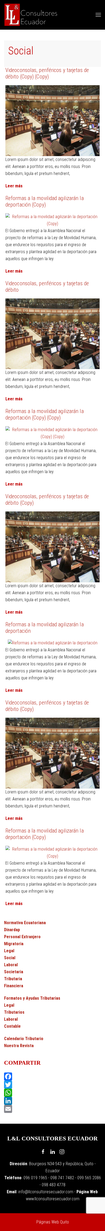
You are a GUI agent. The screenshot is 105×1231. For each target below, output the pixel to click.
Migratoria (13, 943)
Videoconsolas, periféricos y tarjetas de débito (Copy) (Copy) (47, 73)
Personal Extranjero (22, 936)
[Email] (52, 1109)
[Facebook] (52, 1076)
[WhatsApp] (52, 1093)
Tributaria (13, 978)
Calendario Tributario (23, 1038)
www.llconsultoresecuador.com (52, 1198)
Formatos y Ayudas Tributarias (32, 998)
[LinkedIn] (52, 1101)
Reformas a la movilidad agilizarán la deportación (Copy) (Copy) (44, 414)
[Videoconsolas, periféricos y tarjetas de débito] (52, 333)
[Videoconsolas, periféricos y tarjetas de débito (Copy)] (52, 546)
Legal (9, 950)
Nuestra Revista (19, 1045)
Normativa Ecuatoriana (25, 922)
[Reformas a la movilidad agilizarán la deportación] (52, 642)
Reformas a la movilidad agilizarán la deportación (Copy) (44, 201)
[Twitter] (52, 1085)
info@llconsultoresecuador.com (45, 1191)
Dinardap (12, 929)
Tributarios (14, 1012)
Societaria (13, 971)
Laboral (11, 964)
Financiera (13, 985)
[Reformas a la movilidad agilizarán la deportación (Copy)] (52, 219)
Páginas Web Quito (52, 1222)
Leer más (14, 185)
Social (9, 957)
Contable (12, 1026)
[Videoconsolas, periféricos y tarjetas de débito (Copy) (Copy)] (52, 120)
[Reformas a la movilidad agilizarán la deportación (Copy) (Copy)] (52, 432)
